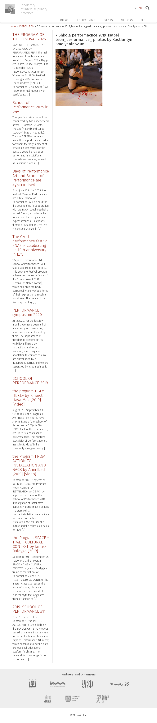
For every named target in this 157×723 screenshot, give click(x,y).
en (140, 8)
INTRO (64, 20)
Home (13, 26)
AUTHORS (127, 20)
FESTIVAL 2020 (85, 20)
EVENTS (108, 20)
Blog (144, 20)
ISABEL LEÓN (26, 26)
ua (135, 8)
